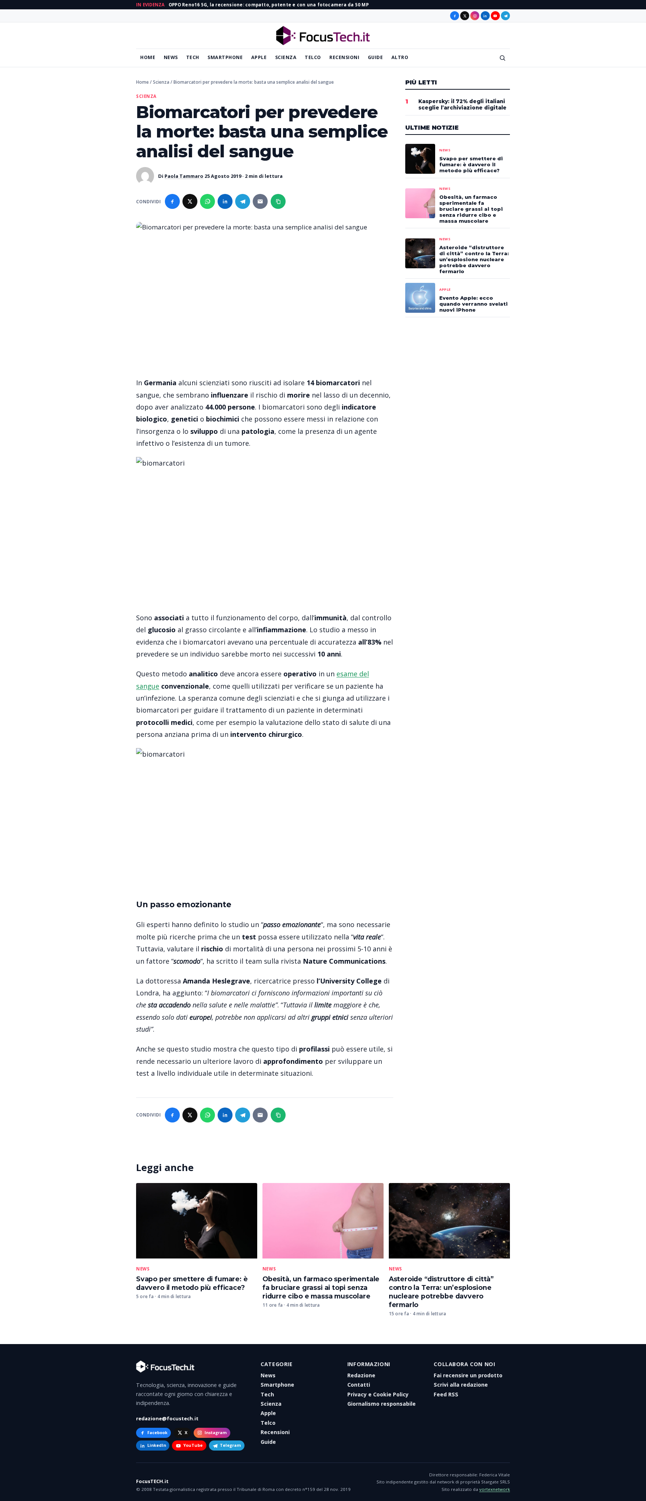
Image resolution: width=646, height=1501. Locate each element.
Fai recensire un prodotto (468, 1375)
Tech (192, 57)
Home (147, 57)
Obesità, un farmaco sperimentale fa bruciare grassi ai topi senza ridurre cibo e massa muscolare (320, 1287)
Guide (375, 57)
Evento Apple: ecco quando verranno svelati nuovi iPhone (473, 304)
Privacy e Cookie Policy (378, 1394)
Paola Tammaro (183, 176)
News (171, 57)
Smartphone (225, 57)
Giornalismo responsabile (381, 1403)
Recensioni (344, 57)
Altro (400, 57)
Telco (313, 57)
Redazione (361, 1375)
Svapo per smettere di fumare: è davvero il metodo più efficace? (192, 1283)
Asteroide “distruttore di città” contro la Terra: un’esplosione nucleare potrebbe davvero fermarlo (441, 1292)
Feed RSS (446, 1394)
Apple (259, 57)
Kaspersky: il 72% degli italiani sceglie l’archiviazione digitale (462, 104)
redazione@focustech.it (167, 1418)
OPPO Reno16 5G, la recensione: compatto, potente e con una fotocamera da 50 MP (269, 4)
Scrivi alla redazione (461, 1384)
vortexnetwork (494, 1489)
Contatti (358, 1384)
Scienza (286, 57)
